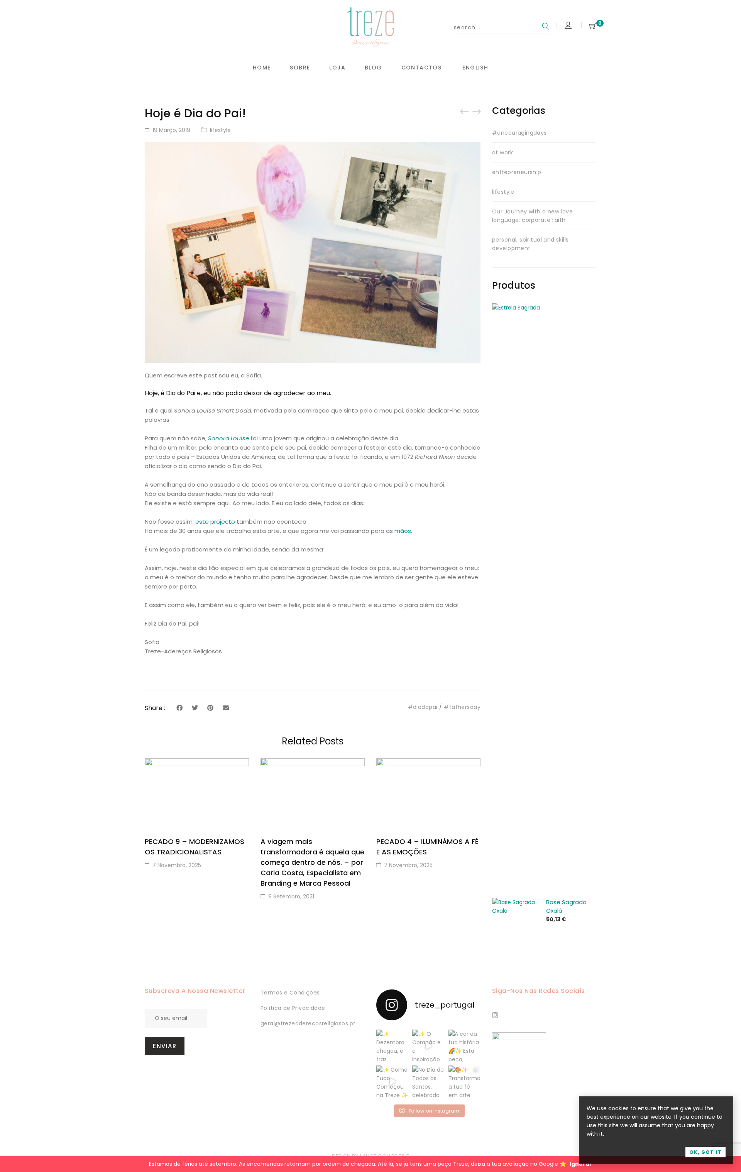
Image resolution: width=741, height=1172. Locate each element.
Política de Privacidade (293, 1008)
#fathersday (462, 707)
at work (502, 152)
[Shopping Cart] (592, 26)
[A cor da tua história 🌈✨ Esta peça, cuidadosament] (464, 1046)
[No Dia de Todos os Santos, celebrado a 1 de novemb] (428, 1081)
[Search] (545, 27)
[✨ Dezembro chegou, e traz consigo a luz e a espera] (392, 1046)
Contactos (421, 67)
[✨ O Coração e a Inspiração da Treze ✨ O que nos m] (428, 1046)
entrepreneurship (516, 172)
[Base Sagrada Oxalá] (515, 902)
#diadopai (423, 707)
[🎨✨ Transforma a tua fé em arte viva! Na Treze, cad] (464, 1081)
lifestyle (220, 130)
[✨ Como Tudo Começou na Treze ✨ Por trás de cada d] (392, 1081)
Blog (373, 67)
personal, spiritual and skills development (530, 244)
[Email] (226, 708)
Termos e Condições (290, 992)
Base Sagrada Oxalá (566, 906)
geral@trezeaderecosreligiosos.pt (308, 1023)
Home (262, 67)
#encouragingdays (519, 133)
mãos (402, 531)
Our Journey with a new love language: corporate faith (532, 216)
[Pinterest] (210, 708)
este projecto (215, 522)
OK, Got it (705, 1152)
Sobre (300, 67)
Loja (337, 67)
